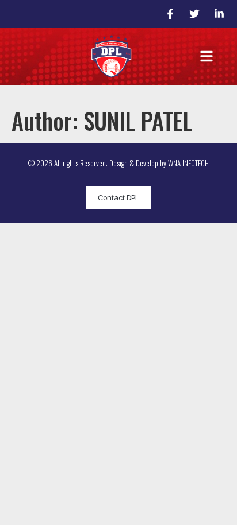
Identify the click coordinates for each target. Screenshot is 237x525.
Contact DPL (118, 197)
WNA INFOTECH (188, 163)
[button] (206, 56)
